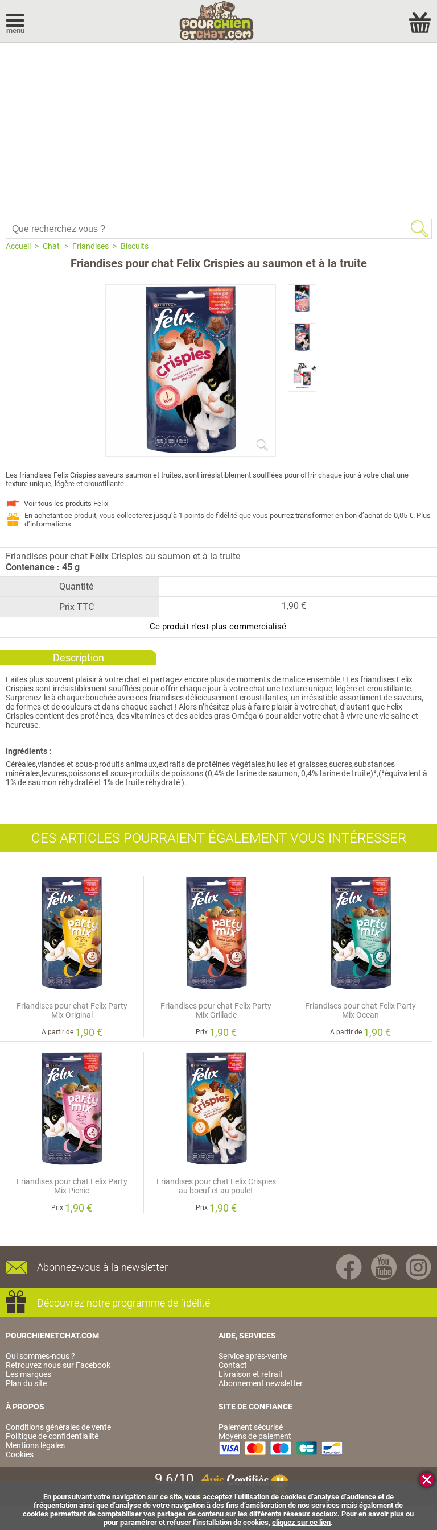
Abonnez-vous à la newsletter (102, 1267)
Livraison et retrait (250, 1374)
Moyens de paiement (254, 1436)
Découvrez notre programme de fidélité (123, 1303)
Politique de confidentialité (52, 1436)
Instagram (418, 1267)
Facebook (349, 1267)
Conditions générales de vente (58, 1427)
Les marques (28, 1374)
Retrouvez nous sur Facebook (58, 1365)
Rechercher (419, 228)
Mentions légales (35, 1445)
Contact (232, 1365)
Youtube (384, 1267)
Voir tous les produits (66, 503)
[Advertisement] (218, 128)
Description (78, 658)
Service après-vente (252, 1356)
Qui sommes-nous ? (40, 1356)
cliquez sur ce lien (301, 1522)
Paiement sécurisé (250, 1427)
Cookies (20, 1454)
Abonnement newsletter (260, 1383)
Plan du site (26, 1383)
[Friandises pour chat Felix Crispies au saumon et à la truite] (190, 451)
